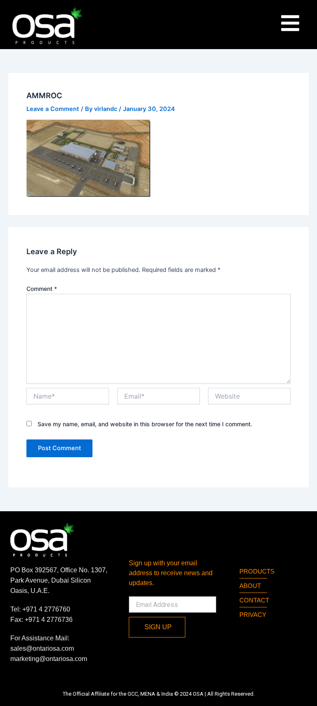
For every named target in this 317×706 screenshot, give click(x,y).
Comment (41, 288)
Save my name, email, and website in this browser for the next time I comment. (145, 423)
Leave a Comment (52, 109)
